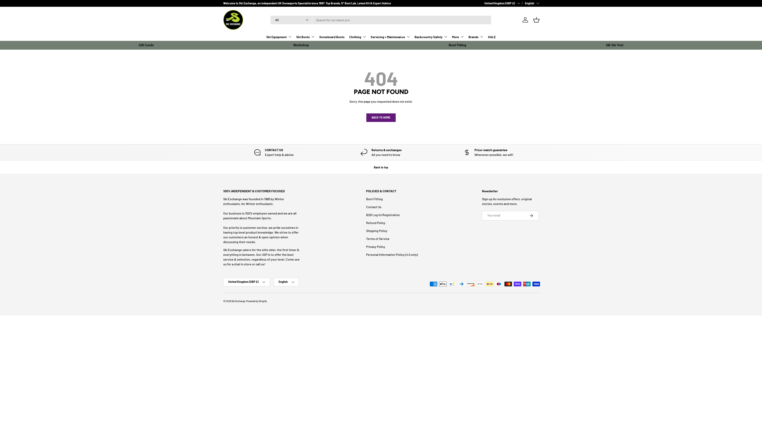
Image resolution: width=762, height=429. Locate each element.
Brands (473, 37)
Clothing (355, 37)
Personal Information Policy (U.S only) (392, 254)
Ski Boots (303, 37)
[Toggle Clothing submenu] (364, 36)
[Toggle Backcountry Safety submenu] (445, 36)
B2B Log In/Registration (383, 215)
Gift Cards (146, 45)
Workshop (301, 45)
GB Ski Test (614, 45)
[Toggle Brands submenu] (481, 36)
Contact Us (373, 207)
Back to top (381, 167)
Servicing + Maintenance (388, 37)
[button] (536, 19)
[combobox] (380, 20)
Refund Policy (375, 223)
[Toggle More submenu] (462, 36)
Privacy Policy (375, 246)
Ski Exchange (238, 301)
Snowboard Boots (331, 37)
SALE (492, 37)
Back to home (381, 117)
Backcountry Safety (429, 37)
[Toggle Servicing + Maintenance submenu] (408, 36)
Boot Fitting (457, 45)
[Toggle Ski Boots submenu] (313, 36)
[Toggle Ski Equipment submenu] (290, 36)
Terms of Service (378, 239)
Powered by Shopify (256, 301)
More (455, 37)
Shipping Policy (376, 231)
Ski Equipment (276, 37)
